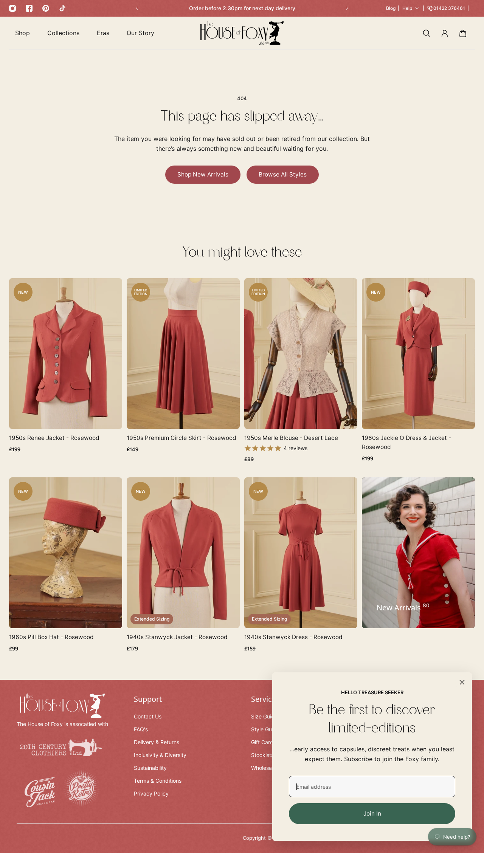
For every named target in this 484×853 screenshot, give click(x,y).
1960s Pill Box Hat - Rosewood (51, 636)
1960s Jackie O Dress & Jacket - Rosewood (406, 442)
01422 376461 (449, 8)
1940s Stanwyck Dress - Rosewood (293, 636)
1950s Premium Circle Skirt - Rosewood (181, 437)
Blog (391, 8)
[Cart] (463, 33)
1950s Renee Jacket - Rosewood (54, 437)
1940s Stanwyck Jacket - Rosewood (177, 636)
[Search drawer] (426, 33)
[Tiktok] (62, 8)
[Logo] (242, 33)
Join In (372, 813)
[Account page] (445, 33)
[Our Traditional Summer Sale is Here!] (242, 8)
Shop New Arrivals (202, 174)
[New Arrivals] (418, 552)
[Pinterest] (45, 8)
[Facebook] (29, 8)
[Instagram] (12, 8)
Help (407, 8)
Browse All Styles (283, 174)
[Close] (462, 682)
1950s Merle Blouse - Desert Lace (291, 437)
